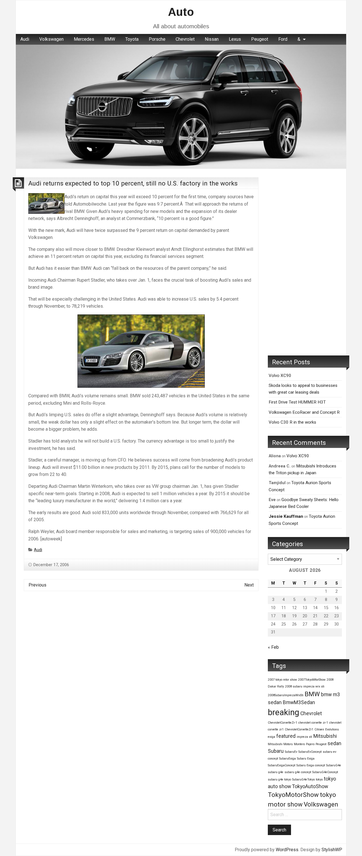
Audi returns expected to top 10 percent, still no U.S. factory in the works (133, 183)
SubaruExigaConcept (281, 765)
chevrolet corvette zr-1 (313, 723)
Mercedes (84, 39)
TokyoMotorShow (293, 794)
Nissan (212, 39)
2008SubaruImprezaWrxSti (285, 695)
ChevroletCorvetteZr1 (299, 729)
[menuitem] (25, 39)
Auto (181, 12)
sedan (334, 743)
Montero (299, 744)
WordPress (287, 849)
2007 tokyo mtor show (282, 680)
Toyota (132, 39)
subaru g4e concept (298, 772)
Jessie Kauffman (286, 516)
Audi (24, 39)
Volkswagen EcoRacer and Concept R (304, 412)
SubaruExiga (287, 758)
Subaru (276, 751)
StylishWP (332, 849)
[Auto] (181, 106)
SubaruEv (291, 752)
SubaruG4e (333, 765)
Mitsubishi (325, 736)
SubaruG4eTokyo (303, 779)
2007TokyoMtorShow (312, 680)
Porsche (157, 39)
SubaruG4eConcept (325, 772)
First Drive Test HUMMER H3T (297, 402)
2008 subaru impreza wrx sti (304, 686)
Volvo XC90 (280, 375)
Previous (37, 585)
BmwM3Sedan (299, 702)
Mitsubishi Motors (280, 744)
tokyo (319, 779)
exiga (271, 737)
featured (286, 736)
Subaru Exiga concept (310, 765)
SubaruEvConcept (310, 752)
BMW (109, 39)
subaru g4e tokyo (279, 779)
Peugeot (259, 39)
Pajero (310, 744)
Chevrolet (185, 39)
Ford (282, 39)
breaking (283, 712)
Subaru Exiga (305, 758)
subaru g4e (275, 772)
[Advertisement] (305, 262)
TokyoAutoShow (310, 786)
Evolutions (332, 729)
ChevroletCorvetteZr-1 (282, 723)
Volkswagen (51, 39)
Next (249, 585)
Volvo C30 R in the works (292, 422)
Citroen (319, 729)
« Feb (273, 647)
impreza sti (304, 737)
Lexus (235, 39)
